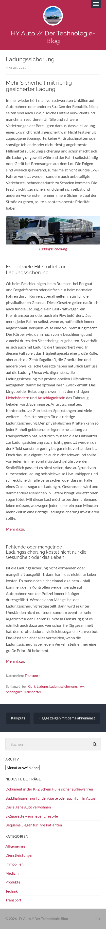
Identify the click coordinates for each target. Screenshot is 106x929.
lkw (81, 686)
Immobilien (14, 864)
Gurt (31, 686)
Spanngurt (14, 692)
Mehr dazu (15, 529)
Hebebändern (17, 397)
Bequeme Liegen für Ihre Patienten (33, 825)
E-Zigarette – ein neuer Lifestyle (31, 816)
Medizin (11, 873)
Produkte (12, 882)
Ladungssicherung (53, 249)
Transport (32, 675)
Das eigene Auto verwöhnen (28, 807)
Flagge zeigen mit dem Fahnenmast (66, 718)
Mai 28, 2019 (16, 67)
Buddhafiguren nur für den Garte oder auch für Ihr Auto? (50, 798)
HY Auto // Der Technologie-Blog (53, 37)
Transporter (32, 692)
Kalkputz (18, 718)
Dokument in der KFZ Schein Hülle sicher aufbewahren (49, 789)
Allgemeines (15, 846)
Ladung (42, 686)
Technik (11, 891)
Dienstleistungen (19, 855)
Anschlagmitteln (51, 397)
